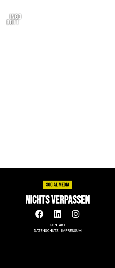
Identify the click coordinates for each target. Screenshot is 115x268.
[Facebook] (75, 4)
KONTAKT (58, 225)
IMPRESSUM (71, 230)
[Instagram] (85, 4)
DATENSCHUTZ (46, 230)
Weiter (102, 159)
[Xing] (105, 4)
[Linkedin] (95, 4)
